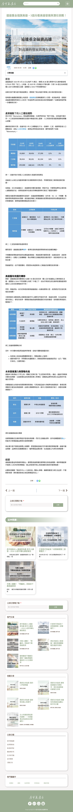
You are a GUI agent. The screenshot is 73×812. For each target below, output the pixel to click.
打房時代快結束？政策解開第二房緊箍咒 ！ (52, 550)
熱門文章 (27, 634)
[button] (65, 73)
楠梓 (24, 250)
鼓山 (63, 438)
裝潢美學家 (10, 748)
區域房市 (22, 724)
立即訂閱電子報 (16, 501)
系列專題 (31, 724)
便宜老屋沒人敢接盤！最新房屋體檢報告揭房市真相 (56, 643)
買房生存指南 (23, 688)
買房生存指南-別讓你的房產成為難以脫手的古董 (57, 702)
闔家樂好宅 (10, 752)
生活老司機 (26, 665)
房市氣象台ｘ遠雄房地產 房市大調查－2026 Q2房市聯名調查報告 (20, 550)
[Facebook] (33, 68)
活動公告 (10, 762)
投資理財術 (10, 744)
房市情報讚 (22, 634)
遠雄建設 (32, 97)
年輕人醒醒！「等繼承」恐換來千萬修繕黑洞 (20, 585)
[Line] (35, 68)
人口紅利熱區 (21, 129)
